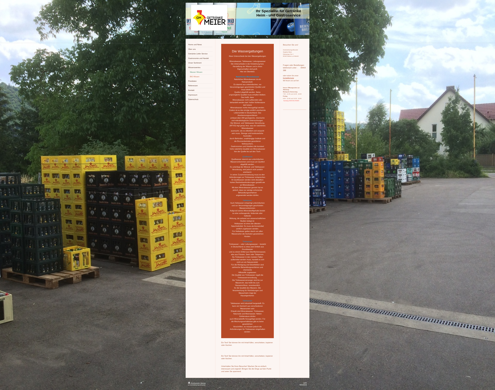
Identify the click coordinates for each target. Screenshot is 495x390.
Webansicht (303, 384)
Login (305, 382)
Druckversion (195, 383)
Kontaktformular (288, 78)
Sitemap (203, 383)
